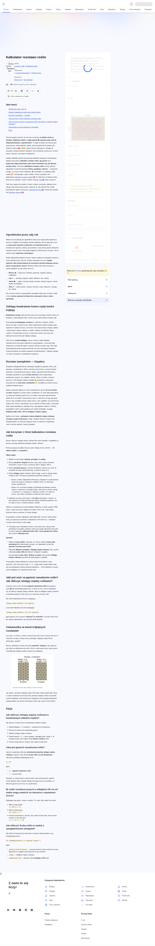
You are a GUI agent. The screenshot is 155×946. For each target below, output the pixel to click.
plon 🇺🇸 (41, 180)
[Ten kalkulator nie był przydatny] (16, 91)
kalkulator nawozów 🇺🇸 (16, 192)
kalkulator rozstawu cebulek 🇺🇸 (25, 177)
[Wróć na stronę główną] (13, 4)
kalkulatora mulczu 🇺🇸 (36, 190)
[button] (87, 272)
